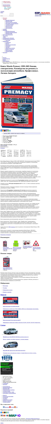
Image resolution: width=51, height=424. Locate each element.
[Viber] (6, 130)
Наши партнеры (8, 50)
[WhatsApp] (8, 130)
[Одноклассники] (3, 130)
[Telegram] (10, 130)
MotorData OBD (8, 21)
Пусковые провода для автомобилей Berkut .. (28, 247)
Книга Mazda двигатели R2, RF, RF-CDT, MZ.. (8, 248)
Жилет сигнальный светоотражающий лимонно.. (17, 248)
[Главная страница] (4, 56)
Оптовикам (7, 45)
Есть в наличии (3, 145)
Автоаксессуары (6, 390)
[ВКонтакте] (1, 130)
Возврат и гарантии (9, 49)
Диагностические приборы (11, 22)
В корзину (2, 148)
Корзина (5, 8)
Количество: (3, 146)
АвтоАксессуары (9, 25)
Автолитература (8, 28)
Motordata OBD (6, 388)
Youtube (12, 407)
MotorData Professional (10, 31)
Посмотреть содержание (5, 234)
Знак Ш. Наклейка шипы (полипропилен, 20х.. (37, 248)
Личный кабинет (6, 4)
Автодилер (7, 40)
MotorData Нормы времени (11, 32)
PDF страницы (12, 226)
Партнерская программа (10, 44)
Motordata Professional (10, 20)
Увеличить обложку (4, 129)
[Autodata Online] (43, 13)
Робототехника (8, 26)
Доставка (7, 46)
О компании (8, 42)
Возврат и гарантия (7, 400)
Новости (7, 43)
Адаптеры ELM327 (9, 24)
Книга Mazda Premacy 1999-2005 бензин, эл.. (7, 268)
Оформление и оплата (10, 48)
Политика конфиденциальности (33, 418)
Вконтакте (7, 407)
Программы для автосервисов (11, 23)
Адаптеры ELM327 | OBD (8, 392)
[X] (4, 130)
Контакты (5, 384)
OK (17, 407)
